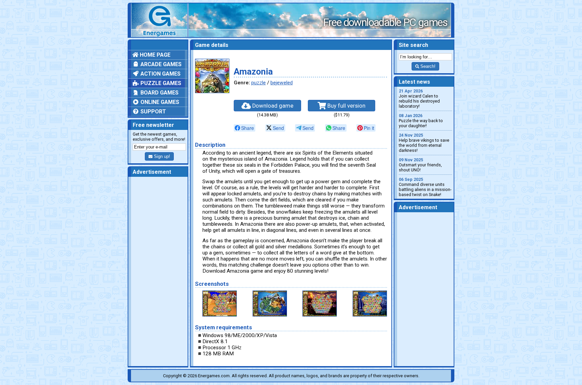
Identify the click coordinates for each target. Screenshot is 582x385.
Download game (272, 106)
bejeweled (281, 83)
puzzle (258, 83)
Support (152, 111)
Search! (427, 66)
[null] (244, 128)
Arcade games (160, 64)
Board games (159, 92)
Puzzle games (160, 83)
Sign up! (161, 156)
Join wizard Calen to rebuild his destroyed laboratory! (419, 98)
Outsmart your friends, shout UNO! (420, 164)
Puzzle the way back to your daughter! (421, 120)
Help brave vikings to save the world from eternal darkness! (424, 143)
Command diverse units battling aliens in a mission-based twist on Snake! (425, 187)
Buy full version (345, 106)
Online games (159, 102)
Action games (160, 74)
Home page (154, 55)
